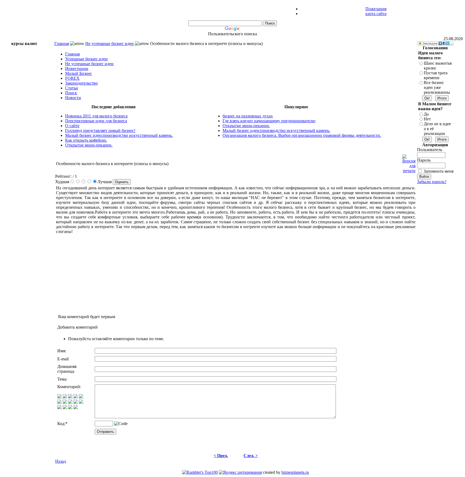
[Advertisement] (183, 39)
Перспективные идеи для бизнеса (96, 121)
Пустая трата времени (436, 75)
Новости (73, 97)
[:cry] (65, 407)
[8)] (75, 397)
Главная (61, 43)
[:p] (81, 397)
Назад (60, 461)
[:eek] (65, 402)
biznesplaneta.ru (295, 472)
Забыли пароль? (431, 181)
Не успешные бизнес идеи (109, 43)
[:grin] (65, 397)
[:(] (70, 407)
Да (426, 114)
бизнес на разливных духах (248, 116)
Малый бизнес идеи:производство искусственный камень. (119, 135)
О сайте (72, 125)
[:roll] (59, 402)
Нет (427, 119)
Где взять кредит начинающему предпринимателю (269, 121)
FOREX (72, 78)
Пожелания (375, 8)
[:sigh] (81, 402)
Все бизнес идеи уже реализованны (437, 87)
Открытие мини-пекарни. (88, 145)
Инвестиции (76, 68)
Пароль (424, 160)
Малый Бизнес (78, 73)
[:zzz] (75, 402)
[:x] (75, 407)
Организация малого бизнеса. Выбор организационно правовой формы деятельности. (302, 135)
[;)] (70, 397)
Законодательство (81, 83)
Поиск (71, 92)
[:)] (59, 397)
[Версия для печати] (408, 162)
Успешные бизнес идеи (86, 59)
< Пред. (221, 455)
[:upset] (70, 402)
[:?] (59, 407)
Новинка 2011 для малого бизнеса (96, 116)
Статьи (71, 88)
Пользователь (429, 149)
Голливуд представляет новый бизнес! (100, 130)
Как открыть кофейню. (86, 140)
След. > (251, 455)
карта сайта (375, 13)
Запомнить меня (438, 171)
